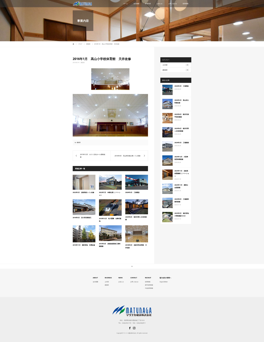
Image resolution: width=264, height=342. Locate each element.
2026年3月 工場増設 (132, 192)
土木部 (175, 65)
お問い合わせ (172, 4)
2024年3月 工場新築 (181, 143)
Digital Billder (164, 282)
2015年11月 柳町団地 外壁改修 (84, 245)
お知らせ (159, 4)
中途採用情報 (149, 288)
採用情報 (185, 4)
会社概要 (136, 4)
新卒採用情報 (149, 285)
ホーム (125, 4)
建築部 (83, 62)
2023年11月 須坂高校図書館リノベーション (181, 173)
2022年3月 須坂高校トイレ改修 (83, 192)
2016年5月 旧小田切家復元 (82, 218)
